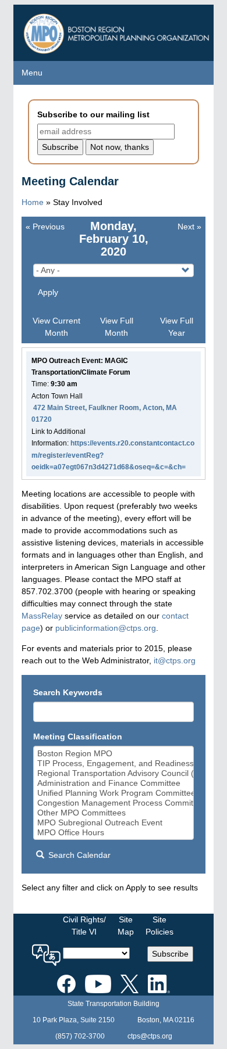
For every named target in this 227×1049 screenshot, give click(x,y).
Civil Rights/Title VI (84, 925)
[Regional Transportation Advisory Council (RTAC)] (113, 773)
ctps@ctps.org (149, 1036)
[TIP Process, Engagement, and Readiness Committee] (113, 763)
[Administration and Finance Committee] (113, 783)
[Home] (117, 30)
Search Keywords (67, 692)
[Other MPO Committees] (113, 813)
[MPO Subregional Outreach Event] (113, 823)
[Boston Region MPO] (113, 754)
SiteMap (126, 925)
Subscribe (170, 953)
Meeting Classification (77, 736)
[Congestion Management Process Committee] (113, 803)
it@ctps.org (175, 660)
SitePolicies (159, 925)
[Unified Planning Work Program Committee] (113, 793)
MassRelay (42, 615)
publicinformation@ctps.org (105, 628)
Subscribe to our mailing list (93, 114)
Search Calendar (78, 855)
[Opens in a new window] (66, 982)
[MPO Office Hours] (113, 833)
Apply (48, 292)
